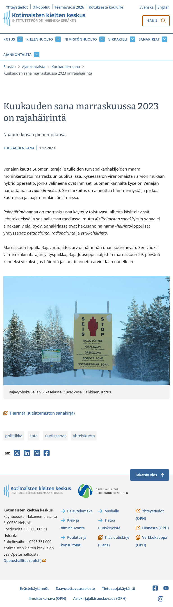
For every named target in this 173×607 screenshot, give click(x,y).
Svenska (146, 7)
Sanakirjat (149, 39)
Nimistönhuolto (80, 39)
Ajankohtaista (17, 54)
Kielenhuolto (39, 39)
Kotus (9, 39)
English (163, 7)
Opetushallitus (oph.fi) (22, 561)
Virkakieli (117, 39)
